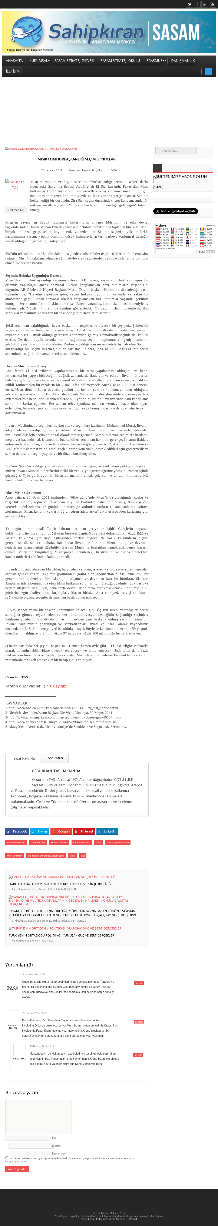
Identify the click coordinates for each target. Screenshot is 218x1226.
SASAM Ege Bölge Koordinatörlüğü (48, 920)
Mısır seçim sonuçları (117, 842)
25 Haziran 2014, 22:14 (42, 1046)
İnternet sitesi (59, 1153)
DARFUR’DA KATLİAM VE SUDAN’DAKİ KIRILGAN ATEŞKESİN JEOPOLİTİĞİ (60, 884)
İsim (54, 1138)
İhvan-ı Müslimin (81, 842)
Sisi (83, 855)
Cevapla (139, 983)
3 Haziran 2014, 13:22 (34, 974)
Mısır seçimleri (14, 855)
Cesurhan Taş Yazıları (82, 170)
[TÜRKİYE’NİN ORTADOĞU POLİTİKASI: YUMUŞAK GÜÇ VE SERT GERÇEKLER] (74, 928)
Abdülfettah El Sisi (16, 842)
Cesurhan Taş (38, 842)
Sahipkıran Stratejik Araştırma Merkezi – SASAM (109, 1219)
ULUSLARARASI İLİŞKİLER (62, 889)
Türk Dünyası (78, 920)
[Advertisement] (109, 108)
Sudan (42, 889)
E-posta (56, 1146)
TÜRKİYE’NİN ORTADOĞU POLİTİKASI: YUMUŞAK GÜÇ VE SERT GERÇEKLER (61, 935)
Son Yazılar (55, 758)
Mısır (101, 170)
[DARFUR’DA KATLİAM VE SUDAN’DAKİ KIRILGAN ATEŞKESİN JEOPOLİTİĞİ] (74, 877)
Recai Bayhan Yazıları (24, 889)
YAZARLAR (48, 941)
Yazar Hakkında (24, 758)
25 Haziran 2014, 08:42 (35, 1013)
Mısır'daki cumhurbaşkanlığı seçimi (46, 855)
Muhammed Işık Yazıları (26, 941)
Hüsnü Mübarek (59, 842)
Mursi (72, 855)
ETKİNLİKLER (19, 920)
